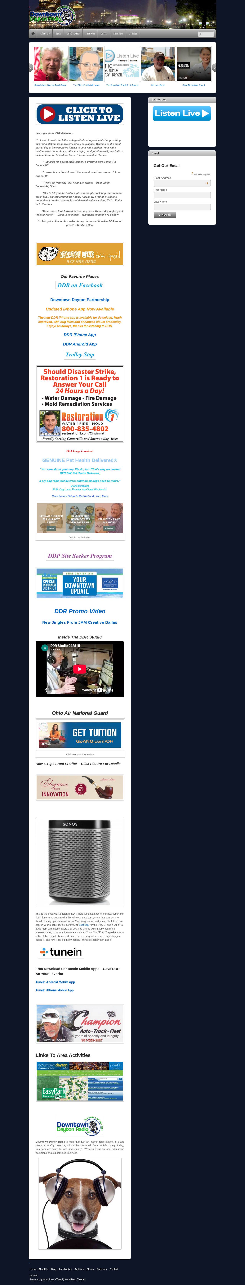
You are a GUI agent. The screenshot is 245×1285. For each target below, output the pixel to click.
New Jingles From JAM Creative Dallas (79, 622)
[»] (214, 67)
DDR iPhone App (80, 334)
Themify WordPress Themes (71, 1279)
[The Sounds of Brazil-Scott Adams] (122, 81)
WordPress (48, 1279)
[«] (31, 67)
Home (33, 33)
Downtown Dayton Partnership (79, 299)
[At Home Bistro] (158, 81)
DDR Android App (80, 344)
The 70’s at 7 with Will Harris (86, 85)
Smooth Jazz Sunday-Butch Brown (50, 85)
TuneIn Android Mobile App (55, 982)
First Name (160, 189)
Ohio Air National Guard (194, 85)
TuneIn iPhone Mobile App (55, 990)
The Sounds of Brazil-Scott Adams (122, 85)
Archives (90, 33)
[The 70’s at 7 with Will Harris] (86, 81)
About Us (45, 33)
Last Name (160, 201)
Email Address (181, 177)
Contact (133, 33)
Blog (58, 33)
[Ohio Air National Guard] (194, 81)
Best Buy (84, 924)
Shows (104, 33)
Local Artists (73, 33)
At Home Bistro (158, 85)
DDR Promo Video (79, 611)
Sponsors (118, 33)
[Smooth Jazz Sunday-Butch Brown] (51, 81)
